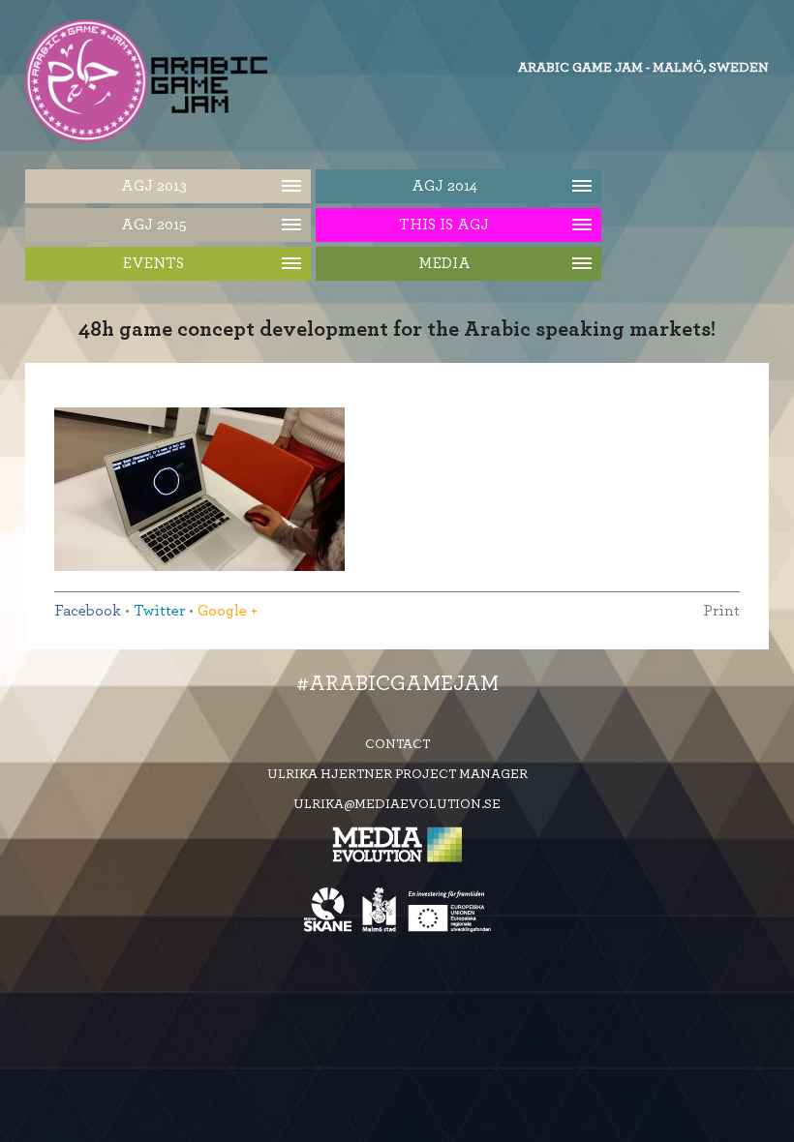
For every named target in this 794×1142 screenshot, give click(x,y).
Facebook (87, 610)
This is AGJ (444, 224)
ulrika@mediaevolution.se (397, 804)
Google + (228, 610)
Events (153, 263)
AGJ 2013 (154, 186)
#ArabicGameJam (397, 683)
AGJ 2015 (154, 224)
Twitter (159, 610)
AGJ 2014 (444, 186)
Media (444, 263)
